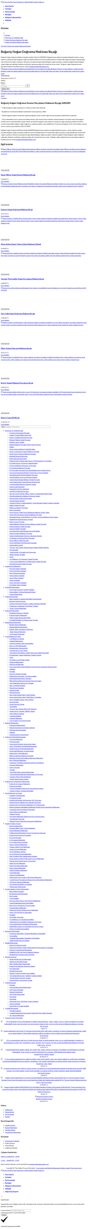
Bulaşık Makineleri (11, 1128)
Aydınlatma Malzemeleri (17, 725)
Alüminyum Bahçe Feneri (44, 1099)
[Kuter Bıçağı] (44, 1033)
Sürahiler (12, 915)
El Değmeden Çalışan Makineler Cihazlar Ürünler (25, 655)
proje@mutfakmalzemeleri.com (39, 66)
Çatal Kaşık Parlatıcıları (17, 634)
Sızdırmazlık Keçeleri (16, 545)
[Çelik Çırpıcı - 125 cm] (44, 1043)
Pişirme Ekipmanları (11, 597)
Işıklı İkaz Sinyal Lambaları (17, 730)
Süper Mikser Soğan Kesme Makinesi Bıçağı (18, 175)
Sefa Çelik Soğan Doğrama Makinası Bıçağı (18, 314)
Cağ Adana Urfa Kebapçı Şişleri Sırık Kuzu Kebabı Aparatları (29, 653)
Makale (8, 20)
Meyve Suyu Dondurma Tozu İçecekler (22, 905)
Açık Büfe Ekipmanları (12, 587)
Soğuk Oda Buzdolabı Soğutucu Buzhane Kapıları (25, 536)
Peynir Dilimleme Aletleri (17, 852)
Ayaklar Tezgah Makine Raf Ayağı (20, 435)
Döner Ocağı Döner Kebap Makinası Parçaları (24, 452)
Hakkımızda (9, 1110)
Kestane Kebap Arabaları (17, 569)
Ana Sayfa (9, 6)
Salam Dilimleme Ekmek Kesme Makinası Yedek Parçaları (27, 524)
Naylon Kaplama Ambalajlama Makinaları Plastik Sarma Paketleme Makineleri (34, 807)
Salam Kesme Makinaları (17, 863)
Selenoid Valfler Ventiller (17, 529)
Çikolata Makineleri (15, 718)
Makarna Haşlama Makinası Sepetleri (21, 756)
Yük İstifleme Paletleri (16, 714)
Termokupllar (13, 550)
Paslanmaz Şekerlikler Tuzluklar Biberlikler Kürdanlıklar (27, 933)
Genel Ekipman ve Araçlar (13, 793)
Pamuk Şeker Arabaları (16, 576)
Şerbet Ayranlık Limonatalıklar (19, 929)
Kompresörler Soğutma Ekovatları (20, 498)
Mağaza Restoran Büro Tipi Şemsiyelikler (23, 676)
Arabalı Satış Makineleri (13, 566)
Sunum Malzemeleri (15, 594)
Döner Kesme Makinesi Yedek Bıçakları (22, 449)
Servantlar (12, 999)
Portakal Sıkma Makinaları (17, 908)
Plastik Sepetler (14, 692)
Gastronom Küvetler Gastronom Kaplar (22, 744)
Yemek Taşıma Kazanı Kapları (19, 779)
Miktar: (3, 83)
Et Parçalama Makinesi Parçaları (19, 468)
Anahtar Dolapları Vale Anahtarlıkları (21, 643)
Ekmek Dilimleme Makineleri (18, 830)
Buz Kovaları (13, 896)
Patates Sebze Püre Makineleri (19, 847)
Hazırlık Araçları (10, 1125)
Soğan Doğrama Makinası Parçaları (20, 533)
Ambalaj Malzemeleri (16, 641)
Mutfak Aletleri (10, 1130)
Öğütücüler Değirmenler (17, 887)
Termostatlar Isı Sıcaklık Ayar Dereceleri (22, 552)
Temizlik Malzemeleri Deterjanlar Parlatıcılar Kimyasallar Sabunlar (30, 1013)
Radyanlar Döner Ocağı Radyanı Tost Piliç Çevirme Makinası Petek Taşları (33, 517)
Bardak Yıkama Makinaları (17, 625)
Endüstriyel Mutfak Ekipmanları (15, 737)
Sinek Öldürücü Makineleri (18, 812)
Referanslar (10, 12)
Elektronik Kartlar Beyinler (18, 459)
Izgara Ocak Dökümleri (16, 487)
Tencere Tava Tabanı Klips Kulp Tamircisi (22, 709)
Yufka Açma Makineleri (16, 875)
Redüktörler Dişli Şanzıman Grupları (21, 519)
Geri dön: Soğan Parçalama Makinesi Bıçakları (16, 46)
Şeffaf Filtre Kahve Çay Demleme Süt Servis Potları (26, 926)
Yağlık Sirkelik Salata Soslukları (19, 940)
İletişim (8, 14)
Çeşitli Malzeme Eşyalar (13, 636)
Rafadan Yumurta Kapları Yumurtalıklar (22, 973)
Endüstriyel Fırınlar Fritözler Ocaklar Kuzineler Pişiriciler (27, 604)
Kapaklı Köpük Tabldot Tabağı (44, 1054)
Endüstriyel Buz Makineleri (18, 615)
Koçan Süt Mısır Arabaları (17, 571)
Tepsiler (12, 770)
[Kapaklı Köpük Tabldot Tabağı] (44, 1052)
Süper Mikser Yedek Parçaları (19, 540)
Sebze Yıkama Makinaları (17, 868)
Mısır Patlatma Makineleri (17, 760)
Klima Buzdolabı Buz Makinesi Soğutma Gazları (24, 496)
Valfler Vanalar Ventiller (17, 554)
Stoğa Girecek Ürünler (16, 704)
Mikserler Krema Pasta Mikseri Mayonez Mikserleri (26, 758)
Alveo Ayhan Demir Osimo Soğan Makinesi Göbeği (21, 244)
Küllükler (12, 669)
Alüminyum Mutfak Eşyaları (18, 962)
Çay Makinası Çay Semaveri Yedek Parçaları (23, 559)
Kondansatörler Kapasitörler (19, 735)
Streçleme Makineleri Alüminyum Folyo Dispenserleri (26, 816)
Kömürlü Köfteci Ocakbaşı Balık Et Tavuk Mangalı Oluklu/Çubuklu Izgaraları (34, 503)
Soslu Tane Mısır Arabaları (18, 583)
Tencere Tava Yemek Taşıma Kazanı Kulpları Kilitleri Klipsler (29, 547)
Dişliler (11, 447)
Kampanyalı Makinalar (16, 664)
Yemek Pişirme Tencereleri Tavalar (20, 980)
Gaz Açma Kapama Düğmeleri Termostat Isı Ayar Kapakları (28, 473)
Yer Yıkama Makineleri (16, 1015)
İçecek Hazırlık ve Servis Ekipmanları (17, 889)
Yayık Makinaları (14, 873)
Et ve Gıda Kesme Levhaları (18, 842)
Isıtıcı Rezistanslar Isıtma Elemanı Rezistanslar (24, 482)
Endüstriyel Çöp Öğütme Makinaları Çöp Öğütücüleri (27, 805)
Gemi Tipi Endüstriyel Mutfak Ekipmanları (23, 746)
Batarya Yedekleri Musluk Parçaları (20, 437)
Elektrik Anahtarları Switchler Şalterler (22, 728)
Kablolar (12, 732)
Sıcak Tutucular (14, 767)
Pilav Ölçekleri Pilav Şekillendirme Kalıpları (23, 856)
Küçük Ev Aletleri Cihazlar (18, 674)
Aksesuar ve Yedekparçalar (14, 430)
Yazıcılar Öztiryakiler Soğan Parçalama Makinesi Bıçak (22, 279)
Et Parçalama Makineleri (17, 840)
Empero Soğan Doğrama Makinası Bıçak (17, 210)
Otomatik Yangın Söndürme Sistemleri (22, 809)
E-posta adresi (6, 1210)
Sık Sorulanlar (9, 1114)
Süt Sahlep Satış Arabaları (18, 585)
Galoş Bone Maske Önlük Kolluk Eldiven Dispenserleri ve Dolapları (31, 948)
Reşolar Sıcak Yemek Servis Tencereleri (22, 861)
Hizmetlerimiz (9, 1112)
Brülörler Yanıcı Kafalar (16, 442)
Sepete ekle (5, 89)
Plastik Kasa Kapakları (16, 688)
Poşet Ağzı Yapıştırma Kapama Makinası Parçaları (25, 515)
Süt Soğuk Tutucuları (16, 917)
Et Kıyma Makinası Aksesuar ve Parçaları (22, 466)
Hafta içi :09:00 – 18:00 (10, 1156)
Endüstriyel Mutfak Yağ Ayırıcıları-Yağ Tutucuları (25, 800)
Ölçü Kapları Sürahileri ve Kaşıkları (20, 884)
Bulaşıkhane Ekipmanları (13, 622)
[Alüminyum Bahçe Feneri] (44, 1096)
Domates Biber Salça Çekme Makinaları (22, 828)
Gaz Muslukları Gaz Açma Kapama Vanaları (23, 477)
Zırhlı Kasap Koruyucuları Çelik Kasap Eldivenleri (25, 877)
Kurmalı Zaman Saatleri (17, 501)
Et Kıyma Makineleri (16, 739)
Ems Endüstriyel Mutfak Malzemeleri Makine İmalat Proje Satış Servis (59, 1168)
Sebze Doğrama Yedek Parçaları (19, 526)
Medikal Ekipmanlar (11, 943)
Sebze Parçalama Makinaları (18, 866)
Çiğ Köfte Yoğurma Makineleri (19, 882)
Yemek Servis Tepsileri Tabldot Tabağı (22, 711)
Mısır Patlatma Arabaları (17, 573)
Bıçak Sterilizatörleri (16, 826)
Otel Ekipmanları (10, 983)
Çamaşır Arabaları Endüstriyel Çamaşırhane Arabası (26, 788)
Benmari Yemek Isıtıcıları (17, 601)
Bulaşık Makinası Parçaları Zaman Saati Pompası (25, 445)
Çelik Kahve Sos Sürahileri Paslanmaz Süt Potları (25, 922)
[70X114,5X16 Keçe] (44, 1089)
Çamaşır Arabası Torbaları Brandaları (21, 791)
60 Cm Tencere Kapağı (44, 1082)
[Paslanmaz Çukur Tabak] (44, 1061)
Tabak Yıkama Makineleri (17, 632)
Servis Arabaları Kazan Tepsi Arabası (21, 700)
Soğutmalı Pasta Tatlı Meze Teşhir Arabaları (23, 1001)
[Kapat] (2, 1196)
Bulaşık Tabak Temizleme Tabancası (21, 629)
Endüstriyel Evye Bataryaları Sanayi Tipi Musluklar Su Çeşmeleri (30, 461)
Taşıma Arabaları (14, 1004)
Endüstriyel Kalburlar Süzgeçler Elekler (22, 966)
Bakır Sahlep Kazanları (16, 891)
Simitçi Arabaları (14, 580)
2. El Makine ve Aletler (16, 639)
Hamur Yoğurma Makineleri (18, 845)
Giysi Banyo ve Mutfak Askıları (19, 660)
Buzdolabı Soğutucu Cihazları (19, 613)
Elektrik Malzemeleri (11, 723)
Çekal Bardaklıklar (15, 716)
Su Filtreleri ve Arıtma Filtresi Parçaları (22, 538)
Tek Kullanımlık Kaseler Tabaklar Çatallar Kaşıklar (25, 976)
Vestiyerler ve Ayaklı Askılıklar (19, 1006)
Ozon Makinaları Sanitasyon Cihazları (21, 683)
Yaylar (11, 557)
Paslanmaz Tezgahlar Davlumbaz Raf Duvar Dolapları (26, 763)
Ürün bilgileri (5, 181)
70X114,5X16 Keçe (44, 1092)
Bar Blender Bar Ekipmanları (18, 894)
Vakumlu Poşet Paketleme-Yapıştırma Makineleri (25, 821)
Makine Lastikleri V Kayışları (18, 508)
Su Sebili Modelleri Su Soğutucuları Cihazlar (23, 620)
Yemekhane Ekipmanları (13, 1132)
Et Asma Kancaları (15, 838)
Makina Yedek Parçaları (17, 505)
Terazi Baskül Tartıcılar (16, 819)
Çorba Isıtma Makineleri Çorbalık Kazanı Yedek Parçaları (27, 561)
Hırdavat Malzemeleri (16, 662)
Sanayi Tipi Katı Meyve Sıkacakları (20, 912)
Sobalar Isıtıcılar (14, 814)
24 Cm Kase (44, 1026)
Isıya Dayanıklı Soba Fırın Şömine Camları (22, 484)
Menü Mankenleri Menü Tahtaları (20, 678)
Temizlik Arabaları (15, 1011)
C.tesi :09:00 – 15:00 (10, 1160)
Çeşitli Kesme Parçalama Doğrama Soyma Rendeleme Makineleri (30, 880)
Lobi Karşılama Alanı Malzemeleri (20, 987)
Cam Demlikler (14, 898)
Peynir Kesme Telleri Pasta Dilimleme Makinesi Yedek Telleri (29, 512)
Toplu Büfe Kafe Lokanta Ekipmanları (21, 772)
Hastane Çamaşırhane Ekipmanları (20, 950)
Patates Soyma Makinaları (18, 849)
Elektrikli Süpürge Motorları (18, 456)
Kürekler (12, 671)
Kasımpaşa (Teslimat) (12, 1141)
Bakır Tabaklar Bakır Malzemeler (19, 964)
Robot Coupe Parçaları (16, 522)
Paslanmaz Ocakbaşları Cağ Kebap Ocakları (23, 606)
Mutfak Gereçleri (11, 957)
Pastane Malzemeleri (16, 765)
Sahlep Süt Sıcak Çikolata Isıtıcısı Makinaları (23, 910)
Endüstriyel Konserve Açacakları (20, 835)
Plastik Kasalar (14, 690)
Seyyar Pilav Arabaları (16, 578)
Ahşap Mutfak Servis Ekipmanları (20, 959)
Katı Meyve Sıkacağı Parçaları (19, 491)
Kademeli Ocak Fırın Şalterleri (19, 489)
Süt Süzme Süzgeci (44, 1073)
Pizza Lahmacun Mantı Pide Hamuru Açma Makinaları (26, 859)
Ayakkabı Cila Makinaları (17, 795)
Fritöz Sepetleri (14, 742)
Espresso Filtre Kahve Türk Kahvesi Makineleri (24, 901)
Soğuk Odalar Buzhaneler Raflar (20, 618)
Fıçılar (11, 657)
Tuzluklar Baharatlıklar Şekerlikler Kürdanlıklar (24, 938)
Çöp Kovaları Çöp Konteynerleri (20, 721)
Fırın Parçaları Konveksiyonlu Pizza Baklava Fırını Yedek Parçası (30, 470)
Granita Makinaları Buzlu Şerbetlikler (21, 903)
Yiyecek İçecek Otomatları (14, 1018)
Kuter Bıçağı (44, 1036)
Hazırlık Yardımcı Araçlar (13, 824)
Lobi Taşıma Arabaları (16, 990)
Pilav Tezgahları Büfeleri (17, 685)
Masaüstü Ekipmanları (12, 931)
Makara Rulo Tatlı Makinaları (18, 753)
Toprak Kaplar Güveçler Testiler (20, 978)
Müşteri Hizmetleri (13, 17)
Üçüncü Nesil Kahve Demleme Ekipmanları (23, 924)
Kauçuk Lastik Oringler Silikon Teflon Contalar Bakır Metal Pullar (30, 494)
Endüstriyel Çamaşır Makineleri (19, 784)
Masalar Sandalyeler (16, 992)
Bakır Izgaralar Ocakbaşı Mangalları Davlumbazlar (25, 599)
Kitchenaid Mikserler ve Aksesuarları (21, 751)
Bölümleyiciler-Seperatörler (18, 648)
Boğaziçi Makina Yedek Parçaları (19, 440)
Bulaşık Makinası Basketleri (18, 627)
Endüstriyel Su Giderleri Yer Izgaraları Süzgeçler (25, 802)
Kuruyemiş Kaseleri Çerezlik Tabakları (21, 590)
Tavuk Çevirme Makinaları (17, 608)
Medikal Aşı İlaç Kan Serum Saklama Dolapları (24, 952)
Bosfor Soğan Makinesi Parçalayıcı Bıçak (17, 383)
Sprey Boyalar (14, 702)
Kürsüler (12, 985)
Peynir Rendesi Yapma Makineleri (20, 854)
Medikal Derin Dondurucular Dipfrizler (21, 954)
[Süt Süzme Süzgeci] (44, 1071)
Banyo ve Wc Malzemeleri (17, 646)
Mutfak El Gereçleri (15, 971)
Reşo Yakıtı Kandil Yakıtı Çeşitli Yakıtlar (22, 695)
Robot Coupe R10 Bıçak (10, 418)
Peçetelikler (13, 936)
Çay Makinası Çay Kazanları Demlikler (21, 919)
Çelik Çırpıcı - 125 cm (44, 1045)
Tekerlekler (13, 706)
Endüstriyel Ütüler (15, 786)
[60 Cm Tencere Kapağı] (44, 1080)
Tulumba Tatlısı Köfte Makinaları (20, 777)
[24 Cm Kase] (44, 1024)
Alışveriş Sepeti (11, 1191)
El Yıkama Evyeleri (15, 798)
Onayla (4, 1215)
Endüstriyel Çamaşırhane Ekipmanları (17, 781)
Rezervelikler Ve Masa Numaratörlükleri (22, 592)
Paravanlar (12, 997)
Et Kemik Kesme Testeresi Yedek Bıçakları (23, 463)
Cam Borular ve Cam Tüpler (18, 650)
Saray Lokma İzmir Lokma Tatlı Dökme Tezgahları (25, 697)
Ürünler (8, 9)
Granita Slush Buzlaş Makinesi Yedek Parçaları (24, 480)
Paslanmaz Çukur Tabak (44, 1064)
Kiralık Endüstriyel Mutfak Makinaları (21, 749)
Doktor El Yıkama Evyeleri (17, 945)
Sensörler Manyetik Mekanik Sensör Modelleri (24, 531)
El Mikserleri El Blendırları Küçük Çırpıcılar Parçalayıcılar (27, 833)
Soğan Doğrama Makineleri (18, 870)
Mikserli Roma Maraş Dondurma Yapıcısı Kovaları (25, 681)
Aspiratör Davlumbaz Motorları (19, 433)
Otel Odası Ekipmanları (17, 994)
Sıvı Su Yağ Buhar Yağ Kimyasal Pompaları (23, 543)
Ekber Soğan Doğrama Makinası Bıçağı (16, 348)
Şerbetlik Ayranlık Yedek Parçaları (20, 564)
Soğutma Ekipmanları (12, 611)
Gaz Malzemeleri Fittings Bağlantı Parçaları (23, 475)
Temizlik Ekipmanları (11, 1008)
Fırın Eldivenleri (14, 969)
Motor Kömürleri (14, 510)
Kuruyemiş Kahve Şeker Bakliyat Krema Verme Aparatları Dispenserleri (33, 667)
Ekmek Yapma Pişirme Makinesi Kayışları (22, 454)
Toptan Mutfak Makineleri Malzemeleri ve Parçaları (26, 774)
